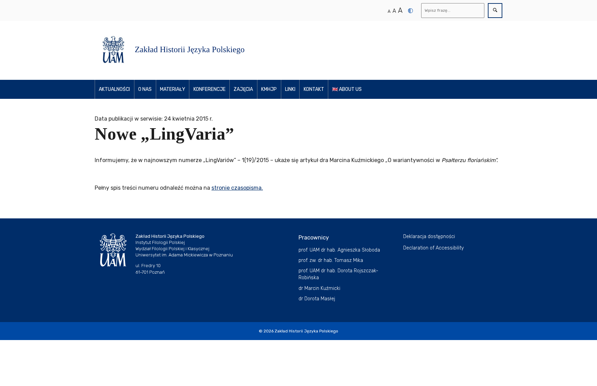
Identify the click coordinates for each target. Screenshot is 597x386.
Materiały (172, 89)
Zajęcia (243, 89)
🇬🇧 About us (347, 89)
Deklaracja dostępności (429, 236)
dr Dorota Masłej (316, 299)
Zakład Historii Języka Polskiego (306, 331)
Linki (290, 89)
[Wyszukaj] (495, 10)
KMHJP (269, 89)
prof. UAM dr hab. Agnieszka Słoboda (339, 250)
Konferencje (209, 89)
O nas (145, 89)
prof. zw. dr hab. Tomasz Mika (330, 260)
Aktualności (114, 89)
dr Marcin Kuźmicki (319, 288)
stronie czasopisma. (237, 188)
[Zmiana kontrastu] (410, 10)
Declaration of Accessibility (433, 248)
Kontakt (314, 89)
